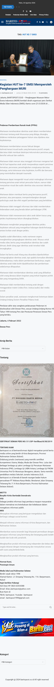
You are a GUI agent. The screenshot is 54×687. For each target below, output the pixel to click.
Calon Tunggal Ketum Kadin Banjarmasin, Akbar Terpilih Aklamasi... (24, 8)
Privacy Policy (43, 15)
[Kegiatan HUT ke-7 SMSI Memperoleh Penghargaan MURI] (27, 57)
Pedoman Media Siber (20, 15)
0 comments (43, 93)
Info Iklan (33, 15)
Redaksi (8, 15)
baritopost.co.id (7, 93)
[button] (17, 7)
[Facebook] (23, 11)
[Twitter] (27, 11)
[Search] (47, 22)
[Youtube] (30, 11)
